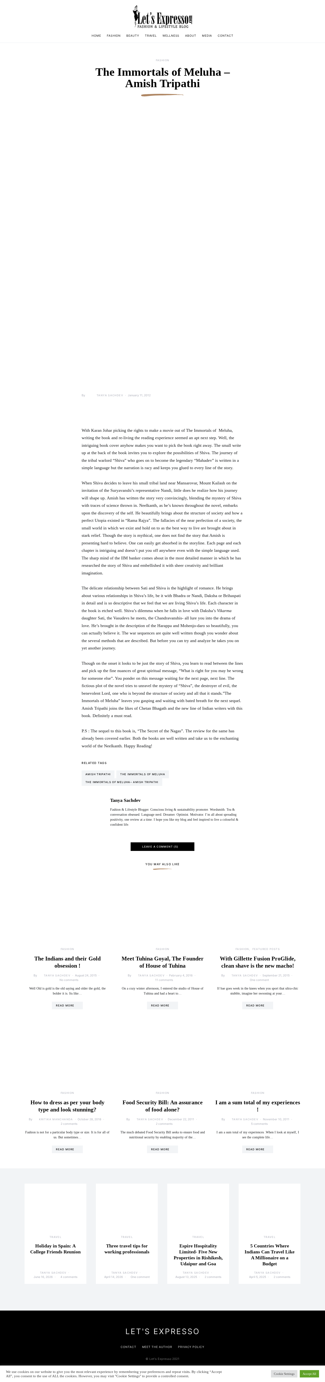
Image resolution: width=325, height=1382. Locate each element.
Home (96, 35)
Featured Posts (266, 949)
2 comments (69, 1124)
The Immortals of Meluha (142, 774)
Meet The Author (157, 1347)
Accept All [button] (309, 1374)
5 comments (259, 1124)
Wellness (170, 35)
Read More (65, 1005)
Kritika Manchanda (56, 1119)
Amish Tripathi (98, 774)
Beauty (132, 35)
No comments (68, 980)
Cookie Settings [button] (284, 1374)
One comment (259, 980)
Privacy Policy (191, 1347)
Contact (225, 35)
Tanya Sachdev (110, 395)
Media (207, 35)
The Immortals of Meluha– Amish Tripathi (121, 782)
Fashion (114, 35)
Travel (151, 35)
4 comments (68, 1277)
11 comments (164, 980)
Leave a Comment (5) (160, 846)
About (190, 35)
